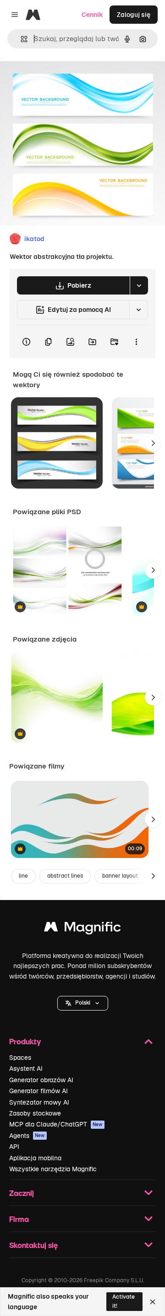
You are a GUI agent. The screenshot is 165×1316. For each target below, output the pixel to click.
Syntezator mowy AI (39, 1102)
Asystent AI (26, 1068)
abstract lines (65, 875)
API (14, 1146)
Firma (19, 1219)
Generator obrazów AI (41, 1080)
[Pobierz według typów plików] (139, 285)
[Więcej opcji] (136, 341)
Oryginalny (63, 78)
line (23, 875)
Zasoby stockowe (35, 1113)
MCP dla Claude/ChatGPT (56, 1124)
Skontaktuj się (33, 1245)
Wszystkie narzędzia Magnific (53, 1169)
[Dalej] (153, 443)
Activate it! (123, 1301)
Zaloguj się (133, 15)
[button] (82, 1003)
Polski (82, 1002)
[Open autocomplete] (20, 39)
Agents (27, 1136)
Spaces (20, 1057)
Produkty (25, 1041)
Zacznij (21, 1193)
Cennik (92, 15)
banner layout (120, 875)
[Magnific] (82, 929)
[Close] (152, 1301)
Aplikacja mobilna (35, 1158)
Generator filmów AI (38, 1091)
